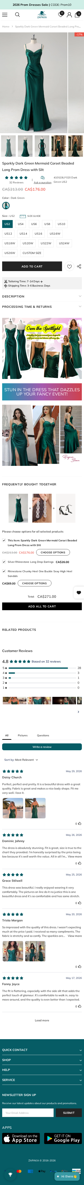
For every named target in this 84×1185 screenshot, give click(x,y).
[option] (33, 82)
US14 (23, 233)
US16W (55, 233)
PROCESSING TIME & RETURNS (27, 307)
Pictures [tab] (23, 735)
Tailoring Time (17, 281)
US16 (38, 233)
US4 (21, 224)
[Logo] (42, 14)
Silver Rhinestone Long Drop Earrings (31, 561)
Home (5, 26)
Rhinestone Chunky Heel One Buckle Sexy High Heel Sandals (40, 574)
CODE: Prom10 (42, 5)
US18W (10, 243)
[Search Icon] (21, 14)
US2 (7, 224)
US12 (8, 233)
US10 (61, 224)
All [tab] (6, 735)
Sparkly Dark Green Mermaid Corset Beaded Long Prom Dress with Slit (42, 543)
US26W (10, 253)
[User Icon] (69, 14)
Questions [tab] (43, 735)
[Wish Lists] (69, 266)
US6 (34, 224)
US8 (47, 224)
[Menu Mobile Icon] (4, 14)
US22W (46, 243)
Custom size (32, 253)
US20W (28, 243)
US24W (64, 243)
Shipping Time (17, 285)
